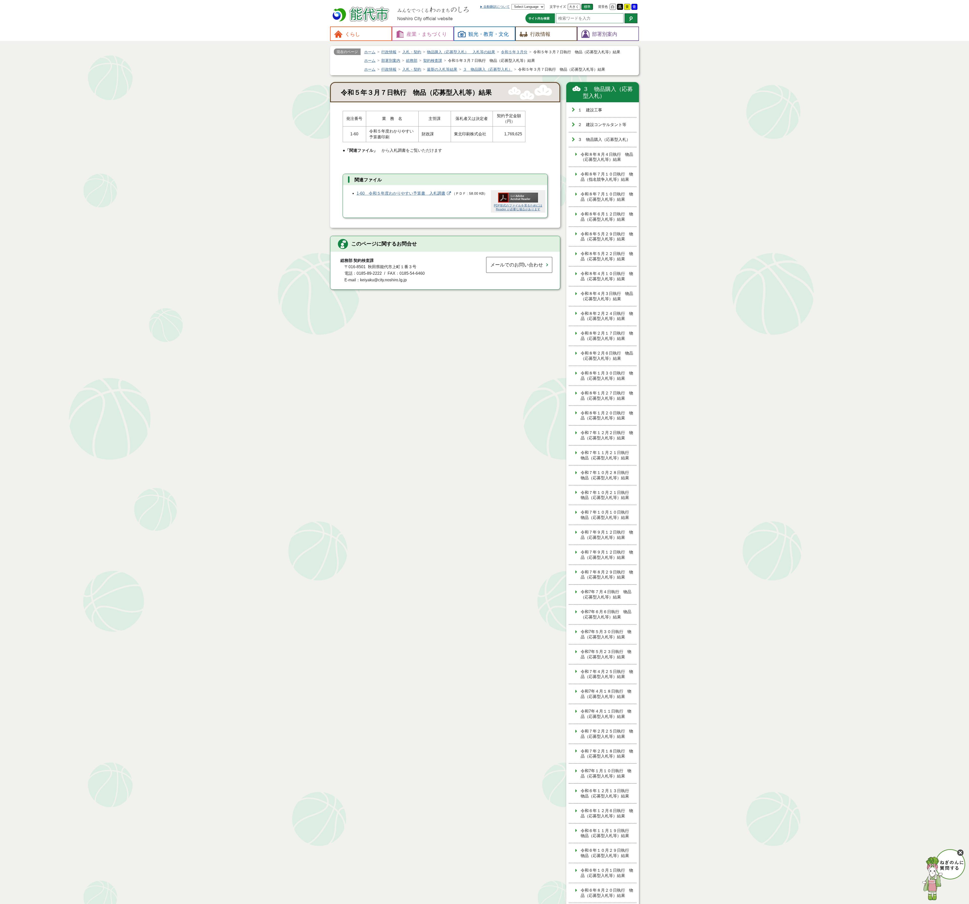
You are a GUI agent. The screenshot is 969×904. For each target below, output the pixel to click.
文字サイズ (558, 7)
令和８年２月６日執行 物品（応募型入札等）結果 (607, 356)
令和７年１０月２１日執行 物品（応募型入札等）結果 (607, 495)
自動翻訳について (496, 7)
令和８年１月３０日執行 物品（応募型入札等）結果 (607, 376)
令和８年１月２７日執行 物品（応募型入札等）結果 (607, 395)
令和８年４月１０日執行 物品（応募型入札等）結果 (607, 276)
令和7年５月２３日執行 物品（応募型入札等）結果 (606, 654)
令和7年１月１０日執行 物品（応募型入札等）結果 (606, 773)
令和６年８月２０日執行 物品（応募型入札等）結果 (607, 893)
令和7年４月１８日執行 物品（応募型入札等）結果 (606, 694)
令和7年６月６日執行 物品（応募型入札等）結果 (606, 614)
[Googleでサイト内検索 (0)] (631, 18)
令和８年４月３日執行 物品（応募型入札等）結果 (607, 296)
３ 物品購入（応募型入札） (608, 92)
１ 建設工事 (590, 110)
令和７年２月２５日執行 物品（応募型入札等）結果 (607, 734)
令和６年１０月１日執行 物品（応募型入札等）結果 (607, 873)
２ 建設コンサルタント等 (602, 124)
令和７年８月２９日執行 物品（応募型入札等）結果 (607, 575)
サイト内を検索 (539, 18)
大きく (574, 7)
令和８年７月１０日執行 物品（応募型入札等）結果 (607, 197)
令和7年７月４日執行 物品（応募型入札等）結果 (606, 594)
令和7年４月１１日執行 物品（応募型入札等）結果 (606, 714)
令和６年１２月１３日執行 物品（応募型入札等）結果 (607, 793)
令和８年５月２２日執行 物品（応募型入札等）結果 (607, 256)
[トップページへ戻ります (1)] (361, 15)
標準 (587, 7)
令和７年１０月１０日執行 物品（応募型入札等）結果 (607, 515)
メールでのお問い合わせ (516, 264)
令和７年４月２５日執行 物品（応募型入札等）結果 (607, 674)
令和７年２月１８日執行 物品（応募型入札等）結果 (607, 754)
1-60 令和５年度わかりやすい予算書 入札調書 (401, 193)
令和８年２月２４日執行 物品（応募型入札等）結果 (607, 316)
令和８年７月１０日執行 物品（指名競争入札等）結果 (607, 177)
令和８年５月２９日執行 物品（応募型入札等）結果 (607, 236)
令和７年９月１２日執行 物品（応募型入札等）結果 (607, 535)
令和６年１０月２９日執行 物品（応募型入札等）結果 (607, 853)
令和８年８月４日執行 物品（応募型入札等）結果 (607, 157)
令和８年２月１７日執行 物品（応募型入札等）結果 (607, 336)
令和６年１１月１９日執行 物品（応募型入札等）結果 (607, 833)
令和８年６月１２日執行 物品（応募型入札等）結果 (607, 216)
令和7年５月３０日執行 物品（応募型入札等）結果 (606, 634)
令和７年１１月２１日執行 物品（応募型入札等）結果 (607, 455)
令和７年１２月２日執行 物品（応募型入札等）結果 (607, 435)
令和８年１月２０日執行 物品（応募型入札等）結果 (607, 415)
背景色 (603, 7)
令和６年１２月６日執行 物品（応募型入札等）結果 (607, 813)
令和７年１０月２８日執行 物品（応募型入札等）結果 (607, 475)
